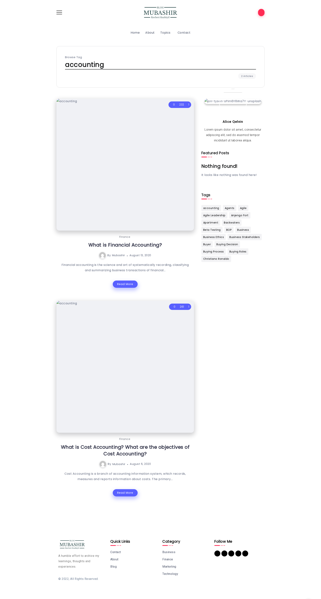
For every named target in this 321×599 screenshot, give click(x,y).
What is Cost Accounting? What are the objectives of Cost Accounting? (125, 450)
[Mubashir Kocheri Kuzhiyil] (160, 12)
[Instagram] (245, 553)
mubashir (118, 255)
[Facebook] (224, 553)
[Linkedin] (217, 553)
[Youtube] (238, 553)
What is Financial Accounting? (125, 245)
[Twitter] (231, 553)
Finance (124, 237)
